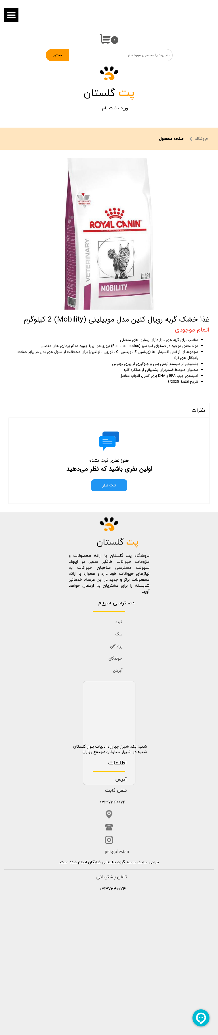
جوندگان (115, 658)
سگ (119, 634)
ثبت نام (109, 108)
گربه (119, 622)
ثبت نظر (109, 485)
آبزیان (117, 670)
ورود (124, 108)
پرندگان (116, 646)
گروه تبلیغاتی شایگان (106, 862)
